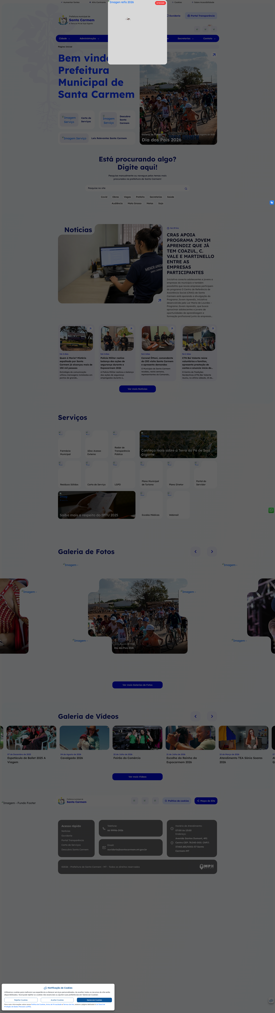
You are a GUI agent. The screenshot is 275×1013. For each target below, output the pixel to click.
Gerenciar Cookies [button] (94, 1000)
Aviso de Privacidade (54, 1004)
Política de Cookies (38, 1004)
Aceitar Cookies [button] (57, 1000)
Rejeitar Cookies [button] (21, 1000)
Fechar (160, 3)
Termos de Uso (68, 1004)
